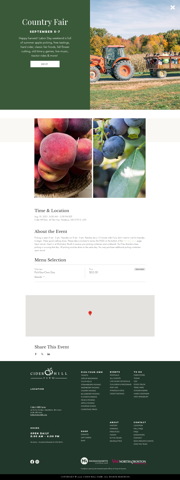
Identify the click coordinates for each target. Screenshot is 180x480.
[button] (173, 7)
